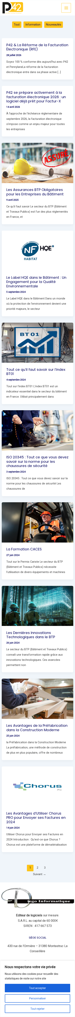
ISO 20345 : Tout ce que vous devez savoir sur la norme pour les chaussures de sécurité (37, 461)
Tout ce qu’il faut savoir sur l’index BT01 (35, 371)
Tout (17, 24)
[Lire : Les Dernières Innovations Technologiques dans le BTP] (37, 606)
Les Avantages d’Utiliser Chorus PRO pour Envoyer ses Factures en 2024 (36, 817)
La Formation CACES (24, 549)
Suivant (39, 874)
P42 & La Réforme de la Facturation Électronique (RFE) (37, 47)
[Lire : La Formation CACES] (37, 522)
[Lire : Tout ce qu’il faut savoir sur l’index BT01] (37, 342)
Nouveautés (53, 24)
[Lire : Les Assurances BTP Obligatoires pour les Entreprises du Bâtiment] (37, 162)
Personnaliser (37, 998)
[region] (37, 989)
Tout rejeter (37, 1008)
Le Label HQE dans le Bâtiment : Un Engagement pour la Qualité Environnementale (36, 282)
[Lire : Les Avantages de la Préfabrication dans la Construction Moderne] (37, 698)
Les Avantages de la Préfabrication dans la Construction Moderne (37, 727)
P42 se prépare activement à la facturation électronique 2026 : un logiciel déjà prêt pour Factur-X (36, 97)
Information (32, 24)
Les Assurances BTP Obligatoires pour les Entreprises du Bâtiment (35, 191)
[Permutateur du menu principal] (66, 8)
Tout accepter (37, 988)
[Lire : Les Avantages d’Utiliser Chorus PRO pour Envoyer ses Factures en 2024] (37, 786)
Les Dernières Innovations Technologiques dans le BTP (30, 634)
